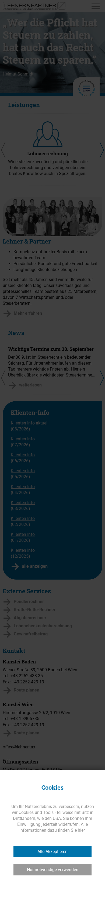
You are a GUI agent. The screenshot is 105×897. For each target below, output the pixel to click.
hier (81, 830)
